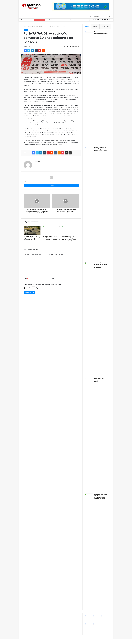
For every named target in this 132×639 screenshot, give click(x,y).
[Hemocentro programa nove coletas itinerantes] (89, 88)
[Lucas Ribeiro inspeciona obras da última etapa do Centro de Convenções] (89, 319)
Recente (87, 26)
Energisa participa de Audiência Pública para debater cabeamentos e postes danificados (69, 239)
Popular (95, 26)
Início (26, 26)
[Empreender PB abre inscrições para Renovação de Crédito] (89, 204)
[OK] (59, 152)
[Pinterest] (39, 50)
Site (53, 278)
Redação (27, 46)
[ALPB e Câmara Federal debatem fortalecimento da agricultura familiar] (89, 551)
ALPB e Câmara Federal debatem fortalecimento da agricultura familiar (100, 496)
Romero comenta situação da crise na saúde (56, 19)
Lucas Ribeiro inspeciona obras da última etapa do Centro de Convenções (101, 265)
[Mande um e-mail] (29, 46)
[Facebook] (25, 50)
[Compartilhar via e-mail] (66, 152)
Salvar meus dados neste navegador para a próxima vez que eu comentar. (43, 284)
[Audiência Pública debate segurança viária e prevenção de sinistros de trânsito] (32, 230)
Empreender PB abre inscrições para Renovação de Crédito (100, 149)
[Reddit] (43, 50)
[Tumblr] (36, 50)
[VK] (55, 152)
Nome (25, 272)
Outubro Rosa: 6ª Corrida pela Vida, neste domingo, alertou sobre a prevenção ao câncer (51, 239)
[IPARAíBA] (31, 6)
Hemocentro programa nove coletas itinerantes (101, 32)
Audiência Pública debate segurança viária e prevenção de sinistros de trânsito (32, 238)
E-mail (26, 278)
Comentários (105, 26)
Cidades (30, 26)
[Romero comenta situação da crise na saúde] (89, 435)
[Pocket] (62, 152)
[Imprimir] (70, 152)
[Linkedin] (32, 50)
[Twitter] (28, 50)
